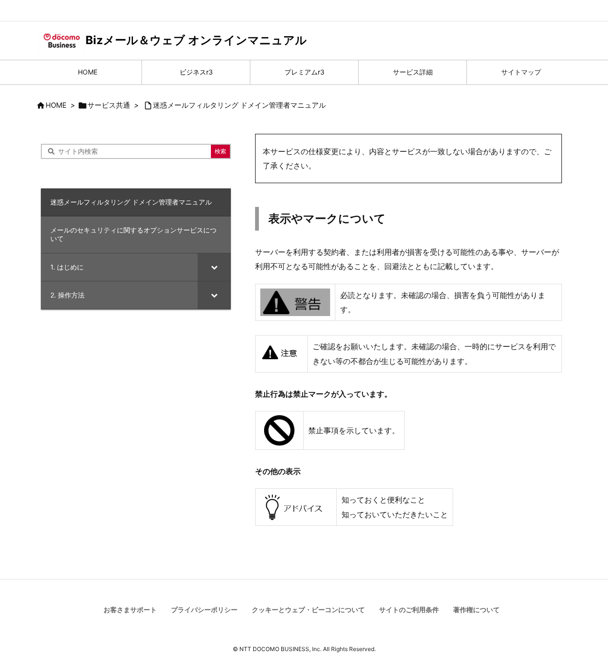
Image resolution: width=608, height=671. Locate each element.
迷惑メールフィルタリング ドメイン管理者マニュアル (239, 105)
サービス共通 (108, 105)
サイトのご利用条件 (409, 610)
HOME (56, 105)
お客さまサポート (130, 610)
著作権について (476, 610)
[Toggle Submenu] (214, 267)
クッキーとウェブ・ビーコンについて (308, 610)
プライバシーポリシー (204, 610)
